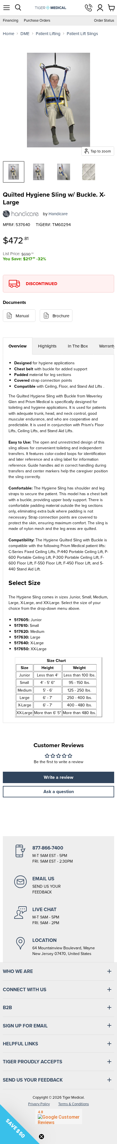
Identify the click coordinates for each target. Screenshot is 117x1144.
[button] (20, 1124)
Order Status (104, 20)
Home (8, 33)
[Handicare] (21, 213)
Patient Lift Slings (82, 33)
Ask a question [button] (58, 791)
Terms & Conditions (73, 1104)
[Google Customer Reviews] (58, 1116)
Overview (18, 346)
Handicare (58, 214)
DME (25, 33)
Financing (10, 20)
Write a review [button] (58, 777)
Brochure (61, 316)
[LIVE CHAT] (58, 916)
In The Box (78, 346)
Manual (22, 316)
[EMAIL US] (58, 885)
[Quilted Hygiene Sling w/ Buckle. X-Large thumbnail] (13, 172)
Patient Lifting (48, 33)
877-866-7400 (88, 7)
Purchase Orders (37, 20)
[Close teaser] (41, 1136)
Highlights (47, 346)
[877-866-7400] (58, 854)
